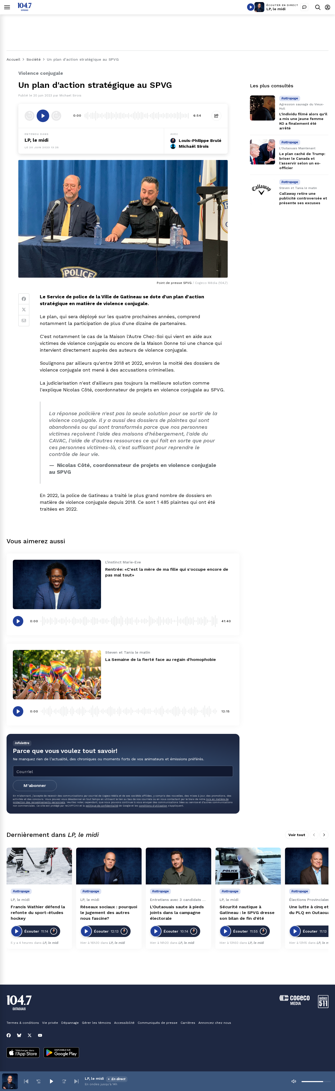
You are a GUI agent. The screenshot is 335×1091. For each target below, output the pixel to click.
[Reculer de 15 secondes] (30, 116)
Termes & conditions (23, 1023)
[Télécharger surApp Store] (23, 1053)
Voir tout (296, 835)
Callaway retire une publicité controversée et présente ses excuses (303, 198)
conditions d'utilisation (153, 805)
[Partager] (216, 116)
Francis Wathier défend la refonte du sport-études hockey (38, 912)
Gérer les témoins (96, 1023)
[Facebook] (23, 298)
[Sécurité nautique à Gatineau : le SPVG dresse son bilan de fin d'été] (248, 866)
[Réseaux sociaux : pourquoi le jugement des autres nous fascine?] (109, 866)
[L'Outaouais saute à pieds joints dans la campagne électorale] (178, 866)
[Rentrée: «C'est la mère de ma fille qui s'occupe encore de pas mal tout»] (57, 584)
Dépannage (70, 1023)
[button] (26, 1081)
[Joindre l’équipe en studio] (304, 7)
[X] (29, 1035)
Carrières (188, 1023)
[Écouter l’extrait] (43, 116)
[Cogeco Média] (295, 1003)
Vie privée (50, 1023)
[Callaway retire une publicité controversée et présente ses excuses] (262, 191)
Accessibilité (124, 1023)
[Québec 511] (323, 1006)
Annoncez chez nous (214, 1023)
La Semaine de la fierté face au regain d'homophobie (160, 659)
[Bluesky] (19, 1035)
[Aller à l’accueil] (24, 9)
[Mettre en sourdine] (293, 1081)
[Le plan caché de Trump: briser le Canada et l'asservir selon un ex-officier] (262, 151)
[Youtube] (40, 1035)
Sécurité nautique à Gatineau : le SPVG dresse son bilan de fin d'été (247, 912)
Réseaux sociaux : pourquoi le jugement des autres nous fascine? (108, 912)
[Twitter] (23, 309)
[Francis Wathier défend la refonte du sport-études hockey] (39, 866)
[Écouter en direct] (251, 7)
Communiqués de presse (157, 1023)
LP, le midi (276, 9)
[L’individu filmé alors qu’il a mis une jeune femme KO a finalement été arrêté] (262, 108)
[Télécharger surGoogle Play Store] (61, 1053)
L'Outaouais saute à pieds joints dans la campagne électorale (177, 912)
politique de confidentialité (102, 805)
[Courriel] (23, 320)
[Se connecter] (327, 7)
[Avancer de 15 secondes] (56, 116)
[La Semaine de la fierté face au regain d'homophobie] (57, 674)
